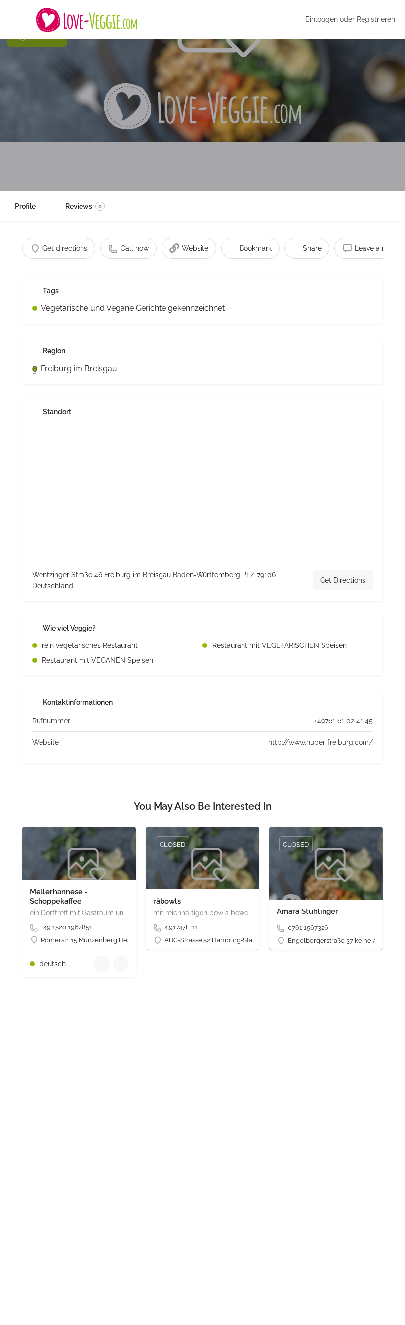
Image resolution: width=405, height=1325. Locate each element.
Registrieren (376, 19)
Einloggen (321, 19)
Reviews (83, 206)
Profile (25, 206)
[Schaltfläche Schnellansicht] (101, 964)
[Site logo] (88, 19)
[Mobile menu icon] (15, 20)
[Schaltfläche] (120, 964)
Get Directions (342, 580)
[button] (21, 1303)
